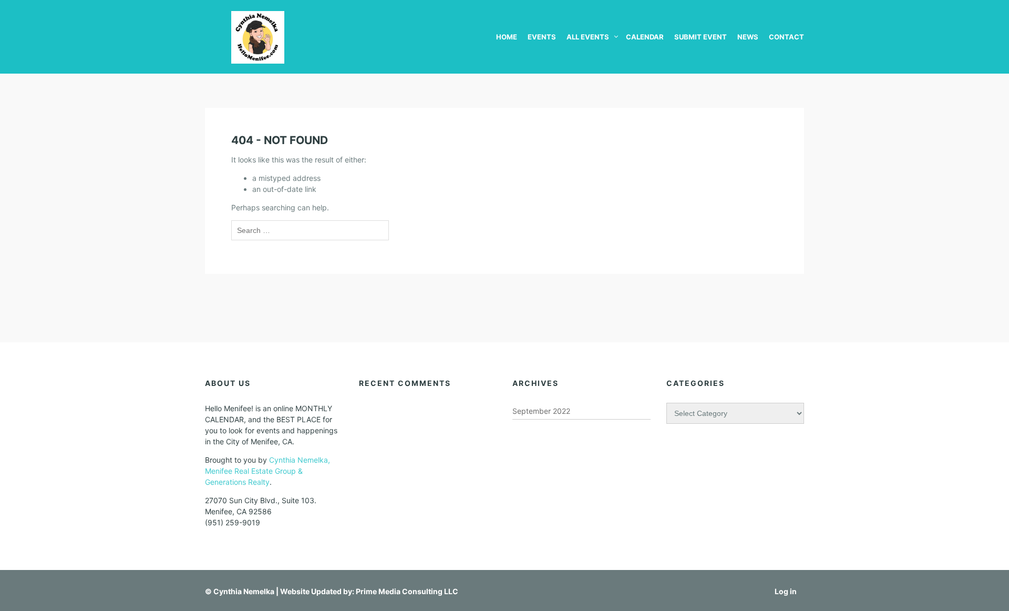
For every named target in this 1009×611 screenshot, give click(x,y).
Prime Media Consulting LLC (407, 591)
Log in (786, 591)
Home (506, 37)
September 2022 (541, 410)
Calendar (645, 37)
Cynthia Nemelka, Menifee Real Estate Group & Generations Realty (267, 470)
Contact (786, 37)
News (747, 37)
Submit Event (700, 37)
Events (542, 37)
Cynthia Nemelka (243, 591)
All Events (588, 37)
